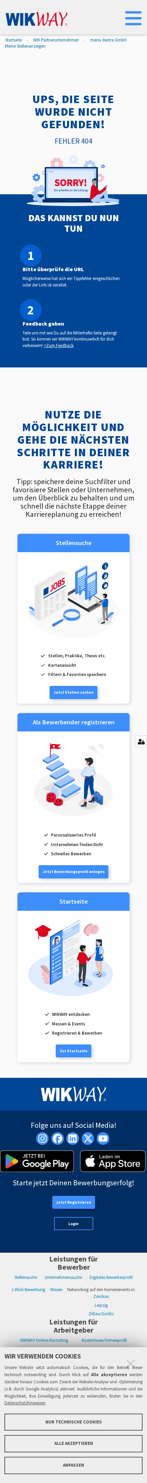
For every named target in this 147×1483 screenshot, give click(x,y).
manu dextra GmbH (108, 40)
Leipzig (101, 1305)
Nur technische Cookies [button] (73, 1422)
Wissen (56, 1289)
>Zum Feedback (59, 345)
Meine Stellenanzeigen (25, 46)
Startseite (13, 40)
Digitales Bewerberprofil (111, 1277)
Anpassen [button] (73, 1465)
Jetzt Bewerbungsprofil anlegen (74, 871)
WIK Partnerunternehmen (56, 40)
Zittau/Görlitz (101, 1314)
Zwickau (101, 1296)
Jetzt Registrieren (73, 1202)
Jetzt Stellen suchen (74, 692)
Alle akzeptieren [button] (73, 1443)
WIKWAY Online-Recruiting (44, 1340)
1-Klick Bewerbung (28, 1289)
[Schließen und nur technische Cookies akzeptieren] (130, 1363)
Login (73, 1223)
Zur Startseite (74, 1051)
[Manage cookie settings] (141, 741)
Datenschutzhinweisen (24, 1403)
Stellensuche (25, 1277)
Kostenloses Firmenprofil (104, 1340)
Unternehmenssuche (63, 1277)
